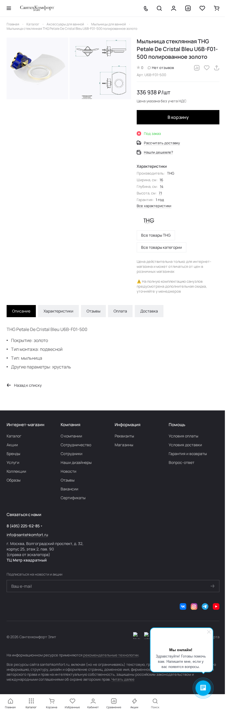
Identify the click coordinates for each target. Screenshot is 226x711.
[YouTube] (216, 606)
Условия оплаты (183, 436)
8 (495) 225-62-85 (23, 525)
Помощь (177, 424)
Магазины (124, 444)
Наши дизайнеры (76, 462)
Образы (13, 480)
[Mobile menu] (9, 8)
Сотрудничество (76, 444)
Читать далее (122, 679)
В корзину (178, 117)
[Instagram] (194, 606)
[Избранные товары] (202, 8)
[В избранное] (206, 68)
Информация (127, 424)
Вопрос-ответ (181, 462)
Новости (68, 471)
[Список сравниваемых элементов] (188, 8)
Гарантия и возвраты (188, 453)
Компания (70, 424)
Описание (21, 311)
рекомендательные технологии (110, 655)
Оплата (120, 311)
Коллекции (16, 471)
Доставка (149, 311)
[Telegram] (205, 606)
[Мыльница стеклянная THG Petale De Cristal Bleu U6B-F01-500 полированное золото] (37, 68)
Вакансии (69, 488)
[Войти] (173, 8)
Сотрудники (71, 453)
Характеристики (58, 311)
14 (161, 186)
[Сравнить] (197, 68)
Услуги (13, 462)
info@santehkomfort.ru (27, 534)
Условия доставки (185, 444)
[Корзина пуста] (216, 8)
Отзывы (93, 311)
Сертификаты (73, 497)
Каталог (14, 436)
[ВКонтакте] (183, 606)
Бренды (13, 453)
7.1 (160, 193)
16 (161, 179)
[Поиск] (159, 8)
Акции (12, 444)
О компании (71, 436)
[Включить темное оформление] (136, 636)
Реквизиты (124, 436)
